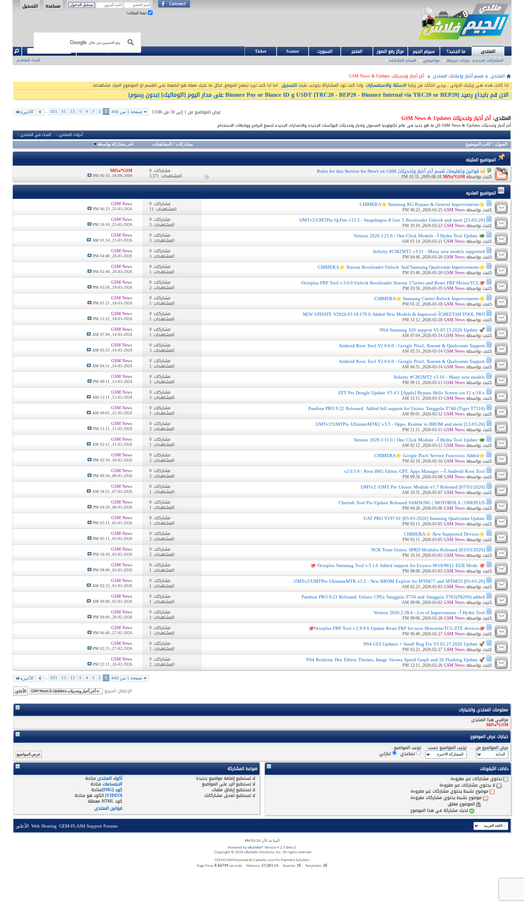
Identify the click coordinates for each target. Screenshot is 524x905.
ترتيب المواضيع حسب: (447, 747)
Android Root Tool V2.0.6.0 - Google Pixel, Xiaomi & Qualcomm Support (412, 345)
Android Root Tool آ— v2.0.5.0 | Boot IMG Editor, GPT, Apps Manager (414, 471)
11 (72, 111)
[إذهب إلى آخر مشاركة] (89, 176)
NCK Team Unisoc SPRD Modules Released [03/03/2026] (428, 549)
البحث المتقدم (28, 60)
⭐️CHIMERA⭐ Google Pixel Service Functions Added (429, 455)
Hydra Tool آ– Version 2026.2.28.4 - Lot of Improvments (429, 612)
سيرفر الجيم (424, 51)
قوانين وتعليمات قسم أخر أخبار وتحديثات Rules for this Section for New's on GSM (398, 171)
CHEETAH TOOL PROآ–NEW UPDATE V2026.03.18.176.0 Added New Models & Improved (394, 314)
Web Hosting (44, 825)
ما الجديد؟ (456, 51)
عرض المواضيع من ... (489, 747)
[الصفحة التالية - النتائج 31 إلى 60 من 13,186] (40, 112)
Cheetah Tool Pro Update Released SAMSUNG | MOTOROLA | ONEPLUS (412, 502)
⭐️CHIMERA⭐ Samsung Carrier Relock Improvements (429, 298)
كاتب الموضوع (478, 144)
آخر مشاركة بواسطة (115, 144)
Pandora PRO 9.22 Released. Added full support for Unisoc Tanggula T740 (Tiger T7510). (396, 408)
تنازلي (385, 753)
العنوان (501, 144)
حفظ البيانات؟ (137, 13)
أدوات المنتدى (71, 135)
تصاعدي (408, 753)
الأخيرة (27, 112)
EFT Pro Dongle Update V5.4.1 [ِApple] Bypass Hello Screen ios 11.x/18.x (411, 392)
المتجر (356, 51)
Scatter (292, 51)
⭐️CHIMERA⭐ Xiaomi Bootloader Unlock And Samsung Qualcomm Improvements (401, 267)
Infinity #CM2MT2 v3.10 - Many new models (439, 377)
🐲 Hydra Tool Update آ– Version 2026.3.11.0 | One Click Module (419, 439)
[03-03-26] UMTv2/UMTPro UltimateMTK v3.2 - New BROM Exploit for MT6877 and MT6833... (388, 581)
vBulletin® (255, 848)
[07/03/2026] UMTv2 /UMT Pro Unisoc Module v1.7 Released (423, 486)
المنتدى (488, 51)
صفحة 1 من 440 (126, 112)
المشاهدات (162, 144)
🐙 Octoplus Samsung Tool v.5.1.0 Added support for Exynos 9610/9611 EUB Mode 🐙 (397, 565)
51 (63, 111)
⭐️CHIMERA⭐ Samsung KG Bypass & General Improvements (422, 204)
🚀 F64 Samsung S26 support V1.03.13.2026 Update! (432, 329)
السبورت (324, 51)
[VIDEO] (113, 795)
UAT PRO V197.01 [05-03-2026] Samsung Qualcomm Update (424, 518)
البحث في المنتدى (35, 135)
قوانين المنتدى (108, 808)
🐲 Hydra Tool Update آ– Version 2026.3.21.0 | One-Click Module (419, 235)
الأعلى (20, 691)
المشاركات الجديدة (487, 60)
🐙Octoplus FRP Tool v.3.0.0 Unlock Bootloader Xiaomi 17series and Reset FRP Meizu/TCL (393, 282)
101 (53, 111)
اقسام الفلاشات (402, 60)
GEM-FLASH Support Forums (88, 825)
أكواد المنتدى (109, 778)
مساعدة (53, 5)
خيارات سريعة (458, 60)
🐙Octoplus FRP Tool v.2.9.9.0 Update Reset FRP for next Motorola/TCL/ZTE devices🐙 (396, 628)
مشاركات (184, 144)
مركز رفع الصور (390, 51)
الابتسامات (112, 784)
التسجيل (30, 5)
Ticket (260, 51)
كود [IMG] (112, 790)
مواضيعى (431, 60)
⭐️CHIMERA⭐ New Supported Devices (444, 534)
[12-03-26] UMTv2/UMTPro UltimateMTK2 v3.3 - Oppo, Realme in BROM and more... (399, 424)
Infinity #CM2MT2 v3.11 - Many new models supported (429, 251)
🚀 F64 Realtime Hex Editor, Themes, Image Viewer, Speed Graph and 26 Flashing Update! (395, 659)
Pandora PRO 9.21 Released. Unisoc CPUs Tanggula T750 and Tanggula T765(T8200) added (393, 596)
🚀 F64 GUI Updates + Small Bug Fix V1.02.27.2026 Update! (424, 643)
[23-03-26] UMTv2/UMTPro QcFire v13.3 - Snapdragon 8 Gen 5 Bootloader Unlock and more (392, 220)
